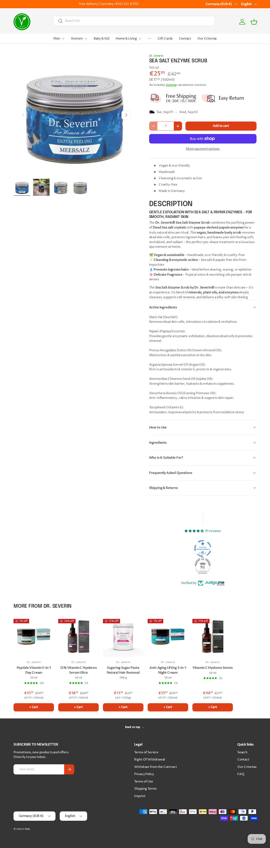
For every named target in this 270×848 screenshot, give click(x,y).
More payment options (203, 149)
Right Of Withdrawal (149, 759)
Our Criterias (207, 38)
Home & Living (126, 38)
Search (242, 752)
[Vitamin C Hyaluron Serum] (212, 636)
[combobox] (134, 21)
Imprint (139, 796)
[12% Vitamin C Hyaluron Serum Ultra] (78, 636)
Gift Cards (165, 38)
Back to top (133, 727)
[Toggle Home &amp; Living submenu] (139, 38)
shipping (171, 85)
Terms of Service (146, 752)
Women (77, 38)
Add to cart (221, 126)
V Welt (26, 829)
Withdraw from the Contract (155, 767)
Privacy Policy (144, 774)
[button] (254, 21)
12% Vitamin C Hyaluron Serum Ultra (78, 670)
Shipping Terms (145, 788)
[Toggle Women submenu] (85, 38)
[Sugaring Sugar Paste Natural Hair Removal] (123, 636)
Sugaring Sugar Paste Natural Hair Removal (123, 670)
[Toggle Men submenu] (63, 38)
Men (56, 38)
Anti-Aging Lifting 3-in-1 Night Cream (168, 670)
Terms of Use (143, 781)
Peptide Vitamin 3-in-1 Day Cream (34, 670)
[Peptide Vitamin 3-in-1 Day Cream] (34, 636)
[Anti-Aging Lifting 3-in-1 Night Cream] (168, 636)
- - (149, 38)
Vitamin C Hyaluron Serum (213, 668)
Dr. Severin (156, 56)
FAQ (240, 774)
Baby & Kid (101, 38)
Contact (185, 38)
